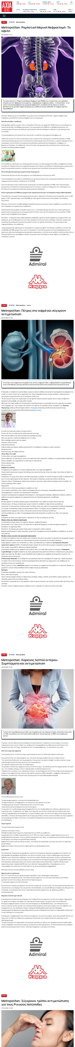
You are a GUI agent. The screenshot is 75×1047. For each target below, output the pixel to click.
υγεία (29, 305)
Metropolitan (20, 22)
